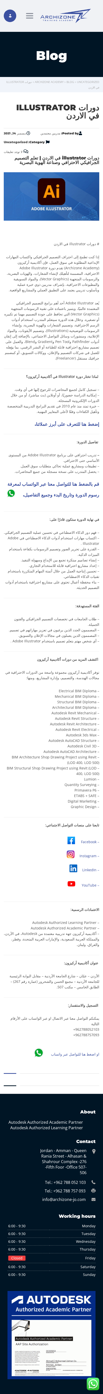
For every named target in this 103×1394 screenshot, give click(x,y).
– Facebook (90, 841)
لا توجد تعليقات (14, 152)
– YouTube (90, 885)
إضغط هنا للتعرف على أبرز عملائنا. (67, 424)
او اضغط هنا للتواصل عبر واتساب (75, 1054)
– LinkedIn (90, 869)
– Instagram (89, 855)
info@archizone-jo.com (64, 1199)
